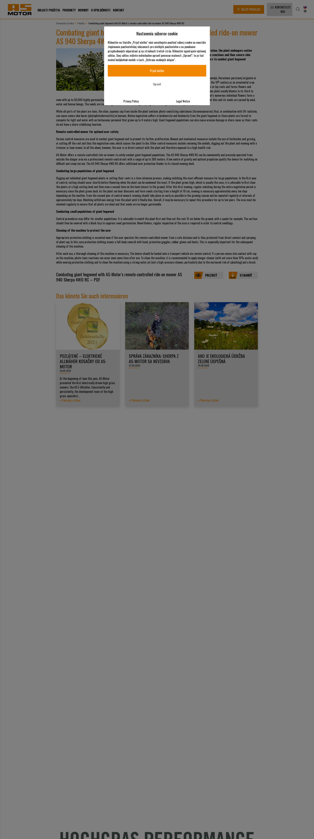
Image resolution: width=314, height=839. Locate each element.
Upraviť (157, 84)
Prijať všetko (157, 71)
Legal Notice (183, 101)
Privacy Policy (131, 101)
